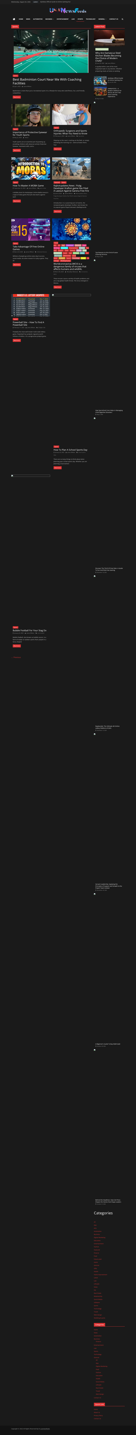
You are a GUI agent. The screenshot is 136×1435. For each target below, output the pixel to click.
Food (66, 250)
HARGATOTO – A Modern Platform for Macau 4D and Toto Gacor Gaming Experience (114, 92)
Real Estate (58, 256)
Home (21, 19)
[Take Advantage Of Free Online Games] (30, 219)
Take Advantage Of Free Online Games (28, 248)
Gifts (95, 1268)
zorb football (40, 633)
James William (27, 86)
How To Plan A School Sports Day (70, 449)
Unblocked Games (42, 252)
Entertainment (62, 19)
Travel (83, 258)
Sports (80, 19)
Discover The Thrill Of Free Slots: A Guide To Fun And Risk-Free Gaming (109, 569)
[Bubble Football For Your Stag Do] (30, 476)
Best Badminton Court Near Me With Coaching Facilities (47, 81)
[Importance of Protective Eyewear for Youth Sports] (30, 105)
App (63, 245)
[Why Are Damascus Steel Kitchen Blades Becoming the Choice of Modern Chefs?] (109, 31)
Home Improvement (102, 49)
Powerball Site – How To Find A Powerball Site (28, 323)
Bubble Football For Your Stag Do (29, 630)
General (101, 19)
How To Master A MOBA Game (28, 185)
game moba (42, 188)
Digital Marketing (99, 1237)
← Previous (16, 657)
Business (48, 19)
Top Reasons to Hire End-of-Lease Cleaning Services (106, 253)
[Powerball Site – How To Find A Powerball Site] (30, 295)
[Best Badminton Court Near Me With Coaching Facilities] (51, 31)
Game (96, 1262)
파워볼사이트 (41, 327)
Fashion (82, 248)
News (28, 19)
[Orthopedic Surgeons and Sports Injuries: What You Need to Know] (71, 105)
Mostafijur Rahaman (72, 272)
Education (64, 248)
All (59, 245)
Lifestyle (76, 253)
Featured (57, 182)
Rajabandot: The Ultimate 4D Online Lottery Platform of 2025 (107, 727)
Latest (65, 253)
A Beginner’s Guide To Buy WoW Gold (107, 1044)
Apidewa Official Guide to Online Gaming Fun (115, 79)
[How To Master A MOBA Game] (30, 158)
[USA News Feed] (14, 19)
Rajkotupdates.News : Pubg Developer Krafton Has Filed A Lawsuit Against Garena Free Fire (71, 196)
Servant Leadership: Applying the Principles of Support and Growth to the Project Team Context (108, 886)
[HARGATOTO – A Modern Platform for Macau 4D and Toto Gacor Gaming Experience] (100, 88)
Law (73, 19)
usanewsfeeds (45, 1429)
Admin (26, 137)
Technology (90, 19)
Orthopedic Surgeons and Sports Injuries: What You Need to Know (70, 132)
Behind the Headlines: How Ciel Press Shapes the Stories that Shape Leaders (108, 1201)
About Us (97, 1412)
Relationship (67, 256)
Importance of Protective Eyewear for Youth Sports (30, 133)
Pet (87, 253)
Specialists (81, 136)
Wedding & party (65, 261)
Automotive (38, 19)
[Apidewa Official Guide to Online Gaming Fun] (100, 77)
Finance (61, 250)
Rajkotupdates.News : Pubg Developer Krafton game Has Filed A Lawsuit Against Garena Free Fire (71, 188)
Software (61, 258)
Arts (95, 1228)
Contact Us (113, 19)
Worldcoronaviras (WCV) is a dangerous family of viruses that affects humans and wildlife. (70, 266)
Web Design (98, 1315)
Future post (98, 1259)
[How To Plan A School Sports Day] (71, 295)
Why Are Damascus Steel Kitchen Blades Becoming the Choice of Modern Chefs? (67, 1)
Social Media (98, 1299)
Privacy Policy (98, 1415)
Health (79, 250)
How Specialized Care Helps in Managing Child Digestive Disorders (109, 411)
